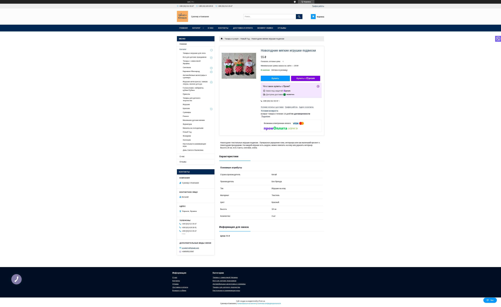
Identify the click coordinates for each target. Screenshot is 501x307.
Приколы (186, 94)
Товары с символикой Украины (192, 62)
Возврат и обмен (179, 290)
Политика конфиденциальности (269, 303)
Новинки (183, 44)
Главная (183, 28)
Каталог (196, 28)
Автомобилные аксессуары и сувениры (195, 76)
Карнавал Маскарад (191, 71)
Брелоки (186, 108)
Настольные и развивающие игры (194, 145)
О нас (210, 28)
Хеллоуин (187, 140)
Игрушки (186, 104)
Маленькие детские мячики (194, 120)
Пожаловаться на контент (246, 303)
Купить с (301, 78)
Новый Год (245, 39)
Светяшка (187, 67)
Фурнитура (187, 124)
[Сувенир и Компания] (182, 21)
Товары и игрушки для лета (194, 53)
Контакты (223, 28)
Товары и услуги (231, 39)
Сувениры (187, 112)
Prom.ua (262, 301)
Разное (186, 116)
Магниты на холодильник (193, 128)
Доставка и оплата (243, 28)
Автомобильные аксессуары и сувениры (229, 284)
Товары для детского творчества (191, 99)
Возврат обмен (265, 28)
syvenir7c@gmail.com (190, 248)
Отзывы (282, 28)
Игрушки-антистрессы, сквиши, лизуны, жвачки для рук (195, 83)
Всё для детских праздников (194, 57)
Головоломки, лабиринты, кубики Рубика (193, 89)
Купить (275, 78)
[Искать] (299, 16)
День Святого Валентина (193, 150)
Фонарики (187, 136)
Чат (492, 300)
